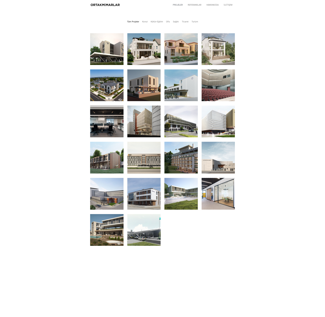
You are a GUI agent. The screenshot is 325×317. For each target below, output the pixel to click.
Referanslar (194, 5)
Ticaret (185, 21)
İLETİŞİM (228, 5)
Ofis (168, 21)
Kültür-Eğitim (157, 21)
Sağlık (176, 21)
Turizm (195, 21)
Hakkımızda (212, 5)
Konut (145, 21)
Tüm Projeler (133, 21)
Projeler (178, 5)
